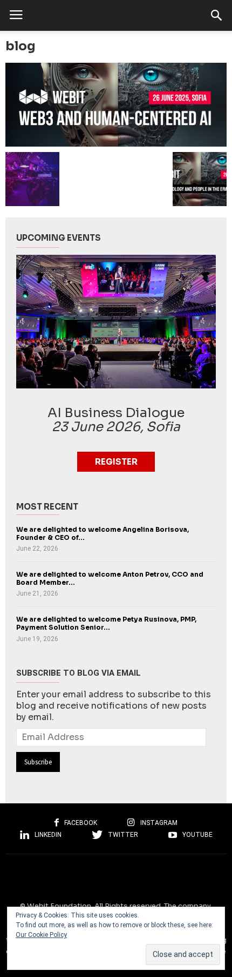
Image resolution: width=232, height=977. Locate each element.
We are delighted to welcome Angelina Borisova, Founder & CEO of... (102, 533)
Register (116, 462)
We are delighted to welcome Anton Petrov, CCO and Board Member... (109, 578)
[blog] (116, 105)
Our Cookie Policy (41, 935)
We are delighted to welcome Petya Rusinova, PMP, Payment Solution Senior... (106, 623)
